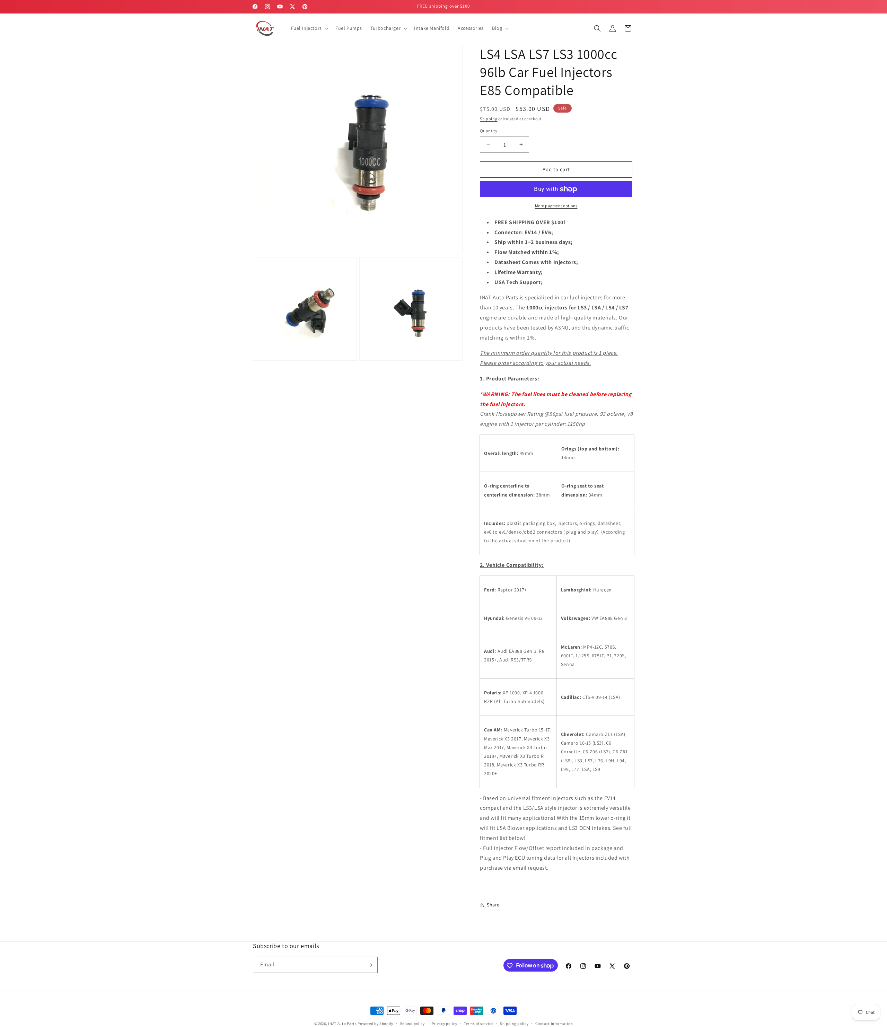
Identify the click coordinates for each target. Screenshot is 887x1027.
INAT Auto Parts (342, 1023)
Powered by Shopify (375, 1023)
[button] (309, 28)
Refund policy (412, 1023)
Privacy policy (444, 1023)
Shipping (489, 118)
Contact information (554, 1023)
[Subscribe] (369, 965)
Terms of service (478, 1023)
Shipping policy (514, 1023)
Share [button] (493, 905)
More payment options (556, 205)
